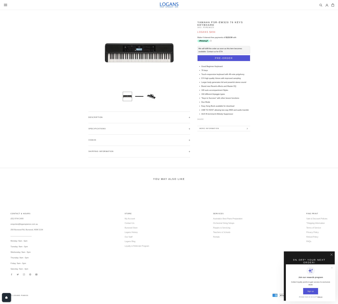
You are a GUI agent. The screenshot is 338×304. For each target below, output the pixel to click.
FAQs (308, 241)
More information (209, 128)
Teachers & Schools (221, 232)
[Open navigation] (5, 5)
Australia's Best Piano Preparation (227, 218)
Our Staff (128, 237)
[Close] (331, 254)
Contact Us (129, 223)
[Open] (6, 297)
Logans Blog (130, 241)
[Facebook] (206, 118)
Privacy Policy (312, 232)
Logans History (131, 232)
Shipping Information (101, 151)
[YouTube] (36, 274)
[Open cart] (333, 4)
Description (95, 117)
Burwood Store (131, 228)
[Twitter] (209, 118)
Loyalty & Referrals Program (137, 246)
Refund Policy (312, 237)
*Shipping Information (315, 223)
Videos (92, 140)
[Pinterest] (213, 118)
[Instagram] (24, 274)
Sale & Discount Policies (316, 218)
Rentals (216, 237)
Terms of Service (313, 228)
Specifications (97, 129)
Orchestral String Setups (223, 223)
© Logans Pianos (19, 295)
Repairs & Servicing (221, 228)
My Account (130, 218)
